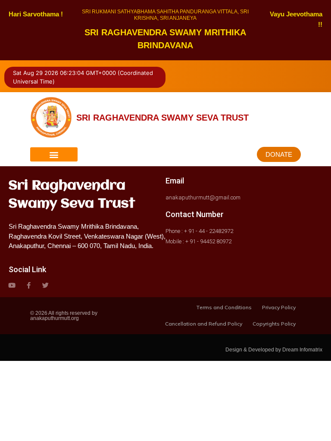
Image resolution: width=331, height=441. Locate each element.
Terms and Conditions (224, 307)
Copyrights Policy (274, 323)
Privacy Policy (279, 307)
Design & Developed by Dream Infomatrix (273, 350)
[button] (54, 154)
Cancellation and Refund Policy (203, 323)
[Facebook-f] (28, 285)
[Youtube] (12, 285)
